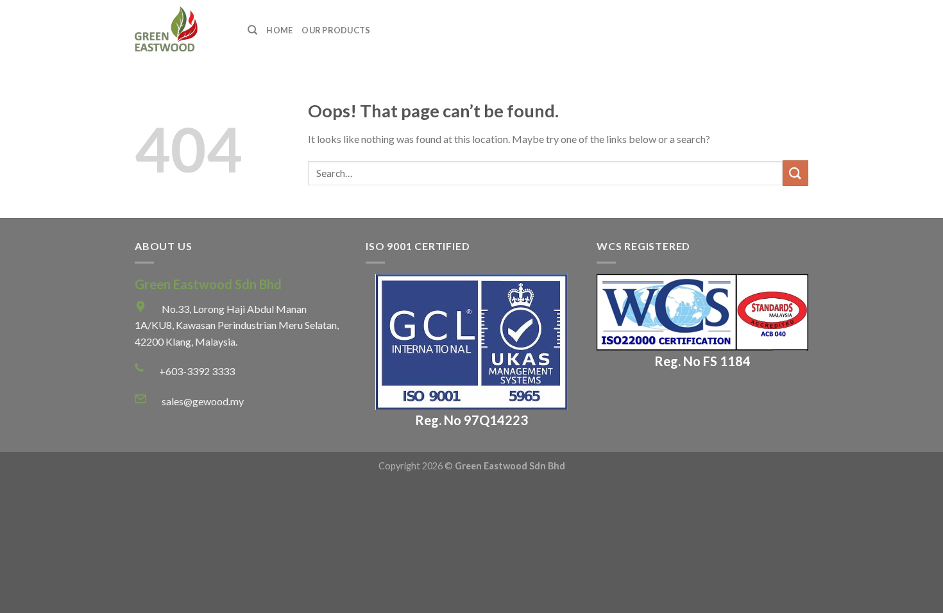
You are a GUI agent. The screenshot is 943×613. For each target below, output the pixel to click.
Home (279, 30)
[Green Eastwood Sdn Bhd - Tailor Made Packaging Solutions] (181, 30)
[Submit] (795, 172)
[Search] (252, 30)
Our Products (336, 30)
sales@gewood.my (203, 401)
